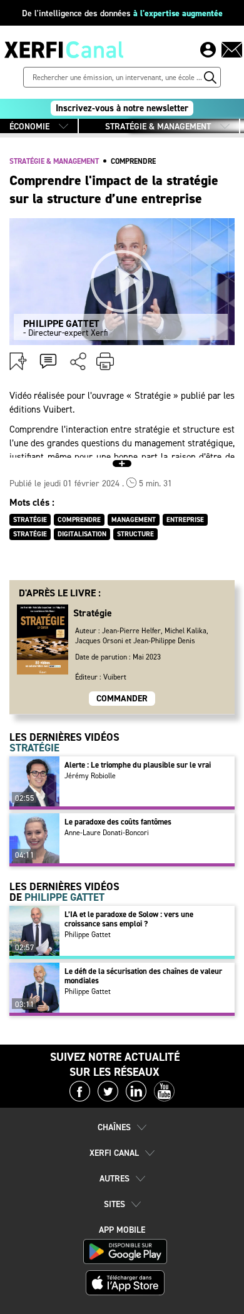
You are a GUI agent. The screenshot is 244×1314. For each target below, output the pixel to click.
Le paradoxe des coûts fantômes (117, 821)
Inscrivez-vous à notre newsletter (122, 108)
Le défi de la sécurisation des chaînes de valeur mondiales (143, 975)
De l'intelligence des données (122, 13)
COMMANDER (122, 699)
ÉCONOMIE (29, 127)
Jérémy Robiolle (90, 775)
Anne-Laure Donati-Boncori (106, 832)
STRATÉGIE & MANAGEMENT (158, 127)
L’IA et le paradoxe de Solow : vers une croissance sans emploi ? (128, 919)
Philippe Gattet (87, 934)
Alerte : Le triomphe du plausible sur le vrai (137, 765)
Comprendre (133, 161)
